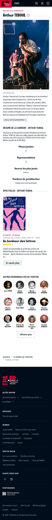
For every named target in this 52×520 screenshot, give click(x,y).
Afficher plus (26, 334)
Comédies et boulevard (12, 438)
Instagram (11, 479)
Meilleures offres (9, 460)
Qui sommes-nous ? (10, 505)
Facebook (5, 479)
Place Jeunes (24, 460)
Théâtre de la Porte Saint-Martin (26, 183)
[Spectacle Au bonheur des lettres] (14, 213)
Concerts (35, 434)
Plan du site (25, 505)
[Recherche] (36, 3)
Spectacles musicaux (11, 434)
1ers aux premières (10, 456)
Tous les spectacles (10, 416)
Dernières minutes (27, 456)
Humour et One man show (25, 429)
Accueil (6, 357)
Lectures (26, 172)
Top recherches (9, 465)
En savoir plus (12, 263)
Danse (20, 442)
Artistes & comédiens (13, 11)
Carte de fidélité (38, 460)
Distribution (8, 93)
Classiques (28, 438)
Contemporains (9, 442)
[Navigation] (48, 3)
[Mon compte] (42, 3)
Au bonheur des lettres (19, 240)
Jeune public (7, 429)
